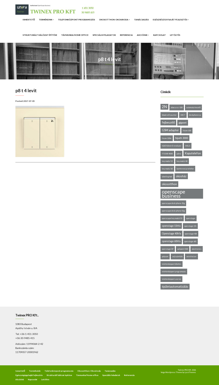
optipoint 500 (182, 249)
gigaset (183, 122)
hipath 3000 (181, 138)
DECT (183, 115)
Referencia (126, 35)
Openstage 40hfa (171, 233)
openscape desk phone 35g (173, 203)
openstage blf (167, 249)
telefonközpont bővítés (171, 264)
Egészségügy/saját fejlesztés (170, 19)
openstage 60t (190, 241)
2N (164, 106)
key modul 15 (167, 161)
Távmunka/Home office (74, 35)
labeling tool (167, 176)
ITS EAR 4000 (167, 153)
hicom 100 (187, 130)
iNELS (187, 146)
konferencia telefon (185, 169)
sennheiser (191, 256)
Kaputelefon (193, 153)
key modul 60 (167, 169)
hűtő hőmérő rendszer (171, 146)
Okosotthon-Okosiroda (114, 19)
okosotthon (169, 184)
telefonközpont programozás (174, 271)
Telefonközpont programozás (76, 19)
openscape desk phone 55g (173, 211)
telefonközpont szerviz (171, 279)
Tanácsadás (141, 19)
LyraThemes (190, 372)
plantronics (196, 249)
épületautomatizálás (175, 286)
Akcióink (142, 35)
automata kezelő (193, 107)
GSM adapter (170, 130)
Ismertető (29, 19)
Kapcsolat (159, 35)
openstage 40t (191, 234)
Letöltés (175, 35)
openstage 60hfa (171, 241)
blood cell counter (169, 115)
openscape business (173, 194)
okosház (181, 176)
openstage (190, 218)
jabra (179, 153)
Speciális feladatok (104, 35)
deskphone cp (195, 115)
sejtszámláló (177, 256)
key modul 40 (182, 161)
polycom (165, 256)
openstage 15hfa (171, 225)
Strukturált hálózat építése (40, 35)
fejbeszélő (168, 122)
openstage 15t (190, 226)
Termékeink (46, 19)
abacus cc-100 (177, 107)
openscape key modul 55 (172, 218)
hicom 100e (166, 138)
